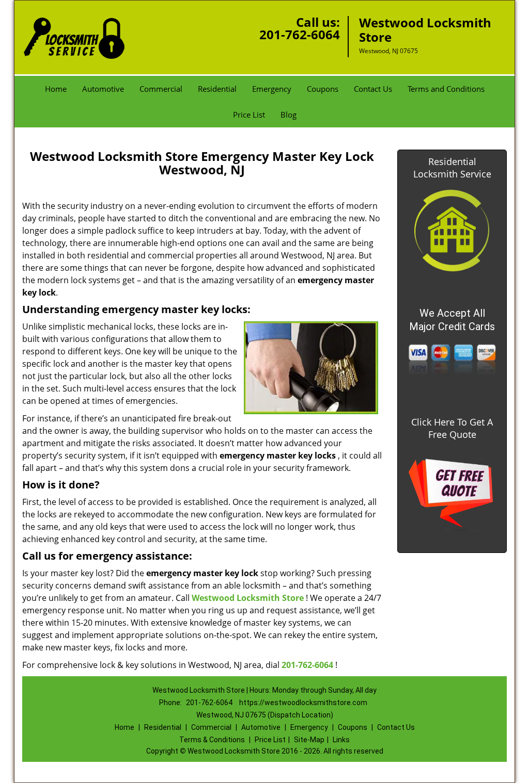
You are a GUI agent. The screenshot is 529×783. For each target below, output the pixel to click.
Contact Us (373, 89)
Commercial (160, 89)
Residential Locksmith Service (452, 167)
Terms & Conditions (212, 740)
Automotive (103, 89)
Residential (217, 89)
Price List (249, 114)
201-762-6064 (299, 34)
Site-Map (309, 740)
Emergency (271, 89)
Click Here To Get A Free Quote (452, 428)
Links (341, 740)
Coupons (322, 89)
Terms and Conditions (446, 89)
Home (56, 89)
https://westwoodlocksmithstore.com (303, 702)
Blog (289, 114)
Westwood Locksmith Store (248, 597)
